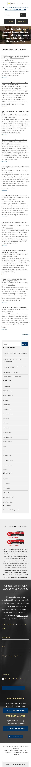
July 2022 (6, 418)
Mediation (17, 144)
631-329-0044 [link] (20, 10)
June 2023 (6, 400)
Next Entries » (25, 334)
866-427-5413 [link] (10, 10)
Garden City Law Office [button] (15, 711)
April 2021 (6, 451)
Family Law (17, 88)
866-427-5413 (22, 616)
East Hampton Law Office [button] (15, 728)
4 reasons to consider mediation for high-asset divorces (14, 366)
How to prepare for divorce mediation (14, 140)
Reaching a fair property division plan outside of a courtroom (14, 251)
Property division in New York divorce (14, 195)
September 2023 (8, 395)
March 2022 (6, 428)
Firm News (9, 228)
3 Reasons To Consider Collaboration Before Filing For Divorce (14, 280)
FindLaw (16, 754)
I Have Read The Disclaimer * (14, 679)
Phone (3, 646)
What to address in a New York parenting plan (15, 112)
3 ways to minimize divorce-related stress (15, 56)
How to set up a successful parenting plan (15, 354)
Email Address (6, 637)
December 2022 (7, 409)
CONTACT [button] (22, 21)
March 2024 (6, 386)
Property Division (11, 199)
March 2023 (6, 404)
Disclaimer (5, 675)
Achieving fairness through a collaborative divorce (15, 167)
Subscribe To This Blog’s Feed (10, 510)
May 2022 (5, 423)
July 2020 (6, 469)
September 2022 (8, 414)
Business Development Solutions (15, 752)
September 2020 (8, 465)
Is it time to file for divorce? (11, 372)
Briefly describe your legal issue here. (13, 656)
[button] (9, 21)
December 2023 (7, 391)
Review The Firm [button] (15, 737)
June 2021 (6, 446)
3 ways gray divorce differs (12, 377)
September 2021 (7, 441)
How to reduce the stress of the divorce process (13, 360)
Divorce (10, 60)
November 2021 (7, 437)
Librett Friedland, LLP (17, 58)
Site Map (15, 750)
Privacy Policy (23, 750)
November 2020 (8, 460)
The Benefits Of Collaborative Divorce (14, 307)
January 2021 (7, 455)
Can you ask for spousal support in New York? (15, 223)
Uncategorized (12, 256)
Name (3, 628)
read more (4, 77)
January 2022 (7, 432)
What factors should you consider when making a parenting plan (15, 83)
